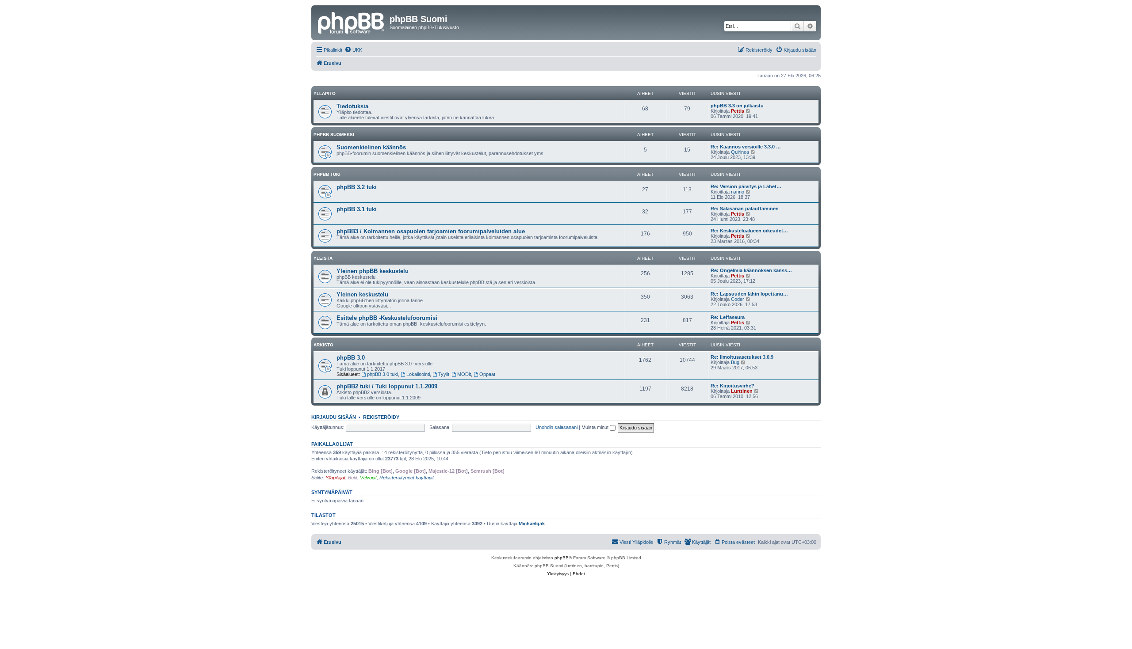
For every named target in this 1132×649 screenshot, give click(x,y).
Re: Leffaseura (728, 317)
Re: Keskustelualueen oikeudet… (749, 230)
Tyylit (443, 374)
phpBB (562, 557)
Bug (735, 362)
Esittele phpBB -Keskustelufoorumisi (387, 318)
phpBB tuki (327, 174)
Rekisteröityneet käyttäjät (406, 477)
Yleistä (323, 258)
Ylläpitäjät (335, 477)
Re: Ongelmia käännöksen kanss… (751, 270)
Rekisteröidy (381, 417)
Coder (737, 299)
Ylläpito (325, 93)
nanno (737, 191)
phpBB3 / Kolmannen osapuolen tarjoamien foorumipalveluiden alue (431, 231)
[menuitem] (353, 50)
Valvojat (368, 477)
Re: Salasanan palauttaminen (745, 208)
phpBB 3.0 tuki (382, 374)
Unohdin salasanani (556, 427)
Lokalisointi (418, 374)
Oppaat (487, 374)
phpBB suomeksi (334, 134)
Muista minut (595, 427)
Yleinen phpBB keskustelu (373, 271)
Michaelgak (532, 523)
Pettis (737, 111)
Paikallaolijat (332, 444)
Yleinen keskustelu (362, 294)
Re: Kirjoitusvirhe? (732, 385)
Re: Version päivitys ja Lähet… (746, 186)
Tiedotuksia (352, 106)
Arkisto (323, 344)
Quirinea (740, 152)
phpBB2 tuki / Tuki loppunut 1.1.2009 (387, 386)
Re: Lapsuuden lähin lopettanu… (749, 293)
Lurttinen (742, 391)
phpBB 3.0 (351, 357)
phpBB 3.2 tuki (357, 187)
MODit (464, 374)
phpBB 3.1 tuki (357, 209)
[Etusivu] (352, 22)
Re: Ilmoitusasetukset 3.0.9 (742, 357)
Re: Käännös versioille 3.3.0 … (746, 146)
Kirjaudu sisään (333, 417)
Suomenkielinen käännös (371, 147)
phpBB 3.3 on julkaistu (737, 105)
